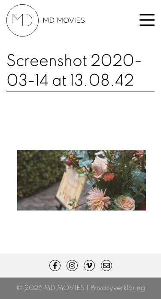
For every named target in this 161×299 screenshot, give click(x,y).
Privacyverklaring (117, 288)
